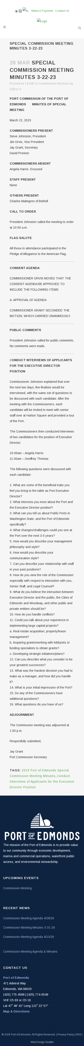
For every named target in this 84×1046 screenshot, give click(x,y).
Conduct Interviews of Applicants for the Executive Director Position (42, 781)
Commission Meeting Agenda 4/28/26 (28, 918)
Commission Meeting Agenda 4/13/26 (28, 937)
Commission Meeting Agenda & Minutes (30, 951)
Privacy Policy (66, 1034)
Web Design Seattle (42, 1042)
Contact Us (62, 10)
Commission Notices (54, 83)
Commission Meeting (17, 888)
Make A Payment (42, 10)
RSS (78, 1034)
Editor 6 (15, 89)
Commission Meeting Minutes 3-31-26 (29, 927)
